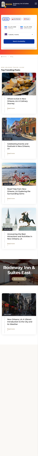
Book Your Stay (19, 279)
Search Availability (19, 41)
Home (4, 56)
